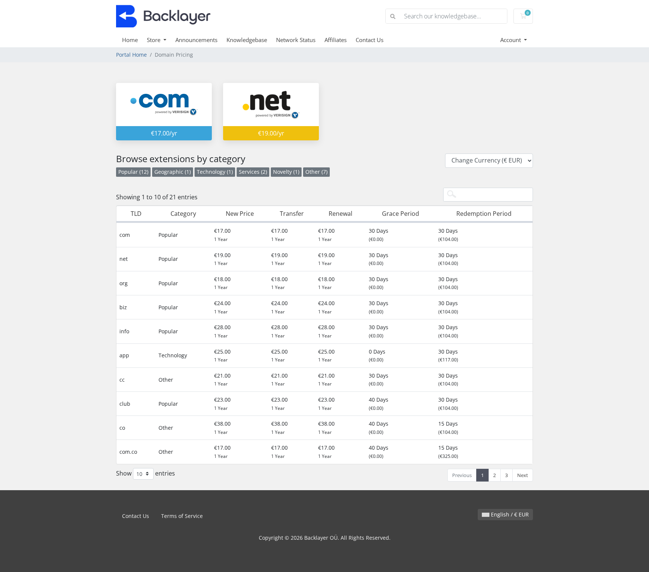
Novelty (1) (286, 171)
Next (522, 475)
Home (130, 40)
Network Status (295, 40)
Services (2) (253, 171)
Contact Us (369, 40)
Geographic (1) (172, 171)
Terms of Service (182, 515)
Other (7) (316, 171)
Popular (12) (133, 171)
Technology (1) (215, 171)
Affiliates (335, 40)
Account (511, 40)
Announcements (196, 40)
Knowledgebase (246, 40)
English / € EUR (509, 514)
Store (154, 40)
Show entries (145, 473)
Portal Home (131, 54)
